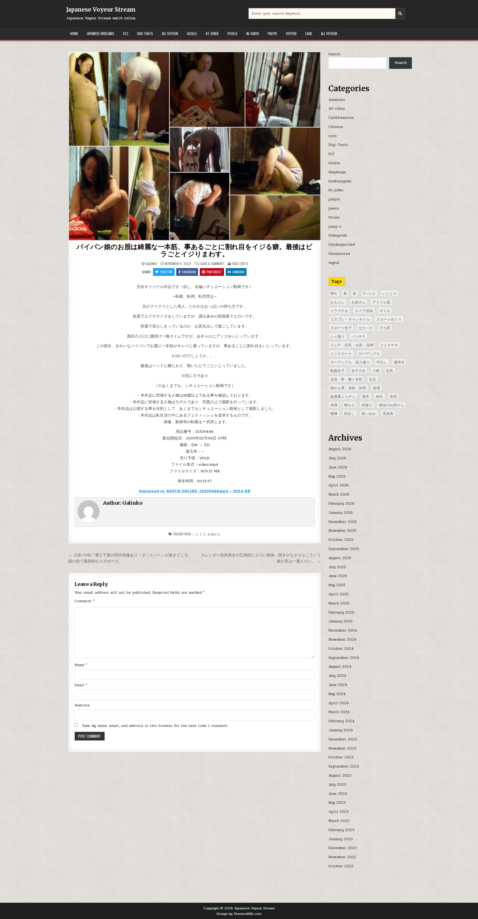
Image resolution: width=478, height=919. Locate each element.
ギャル (385, 310)
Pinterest (214, 271)
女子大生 (358, 370)
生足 (372, 379)
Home (74, 33)
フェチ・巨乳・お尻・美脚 (351, 344)
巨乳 (389, 370)
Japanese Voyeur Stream (101, 9)
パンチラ (358, 336)
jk (345, 293)
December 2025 (342, 522)
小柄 (376, 370)
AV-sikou (252, 33)
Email (80, 685)
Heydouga (337, 172)
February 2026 (341, 503)
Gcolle (192, 33)
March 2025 (338, 603)
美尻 (393, 396)
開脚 (333, 413)
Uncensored (339, 253)
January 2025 (340, 621)
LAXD (308, 33)
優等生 (399, 362)
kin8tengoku (339, 181)
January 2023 (340, 839)
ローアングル (369, 353)
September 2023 (343, 766)
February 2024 (341, 721)
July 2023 (337, 784)
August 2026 (339, 449)
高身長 (388, 413)
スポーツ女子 (341, 327)
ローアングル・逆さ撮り (350, 362)
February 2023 (341, 830)
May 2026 (336, 476)
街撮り (367, 404)
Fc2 (125, 33)
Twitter (166, 271)
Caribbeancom (341, 118)
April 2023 (338, 812)
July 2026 (337, 458)
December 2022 (342, 848)
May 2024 (337, 694)
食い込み (369, 413)
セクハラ (365, 327)
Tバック (369, 293)
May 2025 (336, 585)
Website (82, 705)
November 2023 (342, 748)
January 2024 (340, 730)
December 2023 (342, 739)
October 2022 (341, 866)
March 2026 (338, 494)
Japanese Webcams (100, 33)
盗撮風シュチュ (342, 396)
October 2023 (341, 757)
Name (80, 665)
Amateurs (336, 100)
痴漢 (376, 387)
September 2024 (343, 658)
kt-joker (212, 33)
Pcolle (232, 33)
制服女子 (337, 370)
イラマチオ (339, 310)
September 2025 (343, 549)
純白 (379, 396)
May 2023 (336, 802)
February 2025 (341, 612)
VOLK (187, 533)
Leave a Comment (212, 263)
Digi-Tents (145, 33)
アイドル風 (381, 302)
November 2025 (342, 530)
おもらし (337, 302)
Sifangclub (337, 235)
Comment (84, 601)
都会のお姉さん (391, 404)
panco (333, 208)
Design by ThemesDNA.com (239, 914)
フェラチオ (389, 344)
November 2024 (342, 639)
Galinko (151, 263)
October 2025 (341, 540)
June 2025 (337, 576)
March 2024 (339, 712)
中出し (381, 362)
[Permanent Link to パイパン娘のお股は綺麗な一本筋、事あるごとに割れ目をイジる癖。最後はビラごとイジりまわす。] (195, 146)
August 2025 (339, 558)
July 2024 (337, 676)
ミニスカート (341, 353)
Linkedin (238, 271)
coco (332, 136)
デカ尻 (385, 327)
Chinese (335, 127)
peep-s (334, 226)
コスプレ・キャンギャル (350, 319)
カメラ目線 (364, 310)
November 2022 (342, 857)
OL (354, 293)
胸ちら (349, 404)
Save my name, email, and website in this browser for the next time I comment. (155, 726)
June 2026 (337, 467)
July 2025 (337, 567)
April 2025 (338, 594)
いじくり (199, 533)
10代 (333, 293)
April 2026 (338, 485)
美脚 (333, 404)
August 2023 (339, 775)
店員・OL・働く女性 (346, 379)
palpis (272, 33)
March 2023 (338, 821)
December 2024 (342, 630)
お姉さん (214, 533)
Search (334, 54)
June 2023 (337, 794)
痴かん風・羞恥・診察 (348, 387)
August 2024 (340, 666)
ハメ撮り (337, 336)
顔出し (349, 413)
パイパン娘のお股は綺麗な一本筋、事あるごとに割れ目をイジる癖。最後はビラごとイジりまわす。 (195, 250)
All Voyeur (170, 33)
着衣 (365, 396)
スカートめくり (389, 319)
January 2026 (340, 512)
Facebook (189, 271)
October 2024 (341, 648)
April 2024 (338, 703)
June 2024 (337, 685)
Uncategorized (341, 244)
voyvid (291, 33)
